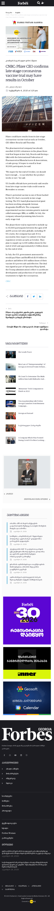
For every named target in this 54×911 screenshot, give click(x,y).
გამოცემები (7, 838)
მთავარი (9, 12)
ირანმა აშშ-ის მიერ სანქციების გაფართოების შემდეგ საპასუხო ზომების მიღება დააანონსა (28, 526)
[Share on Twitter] (34, 296)
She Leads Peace (25, 352)
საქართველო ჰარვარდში (29, 425)
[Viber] (26, 755)
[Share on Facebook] (27, 296)
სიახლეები (7, 796)
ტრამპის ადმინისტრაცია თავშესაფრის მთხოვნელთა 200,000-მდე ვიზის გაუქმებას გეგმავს (27, 567)
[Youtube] (15, 755)
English (17, 12)
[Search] (38, 3)
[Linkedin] (21, 755)
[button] (3, 3)
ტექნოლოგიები (9, 823)
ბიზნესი (5, 801)
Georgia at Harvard (25, 413)
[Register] (43, 3)
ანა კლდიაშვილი (14, 87)
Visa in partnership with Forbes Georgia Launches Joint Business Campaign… (31, 403)
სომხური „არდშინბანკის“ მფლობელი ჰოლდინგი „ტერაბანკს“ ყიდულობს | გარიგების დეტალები (26, 538)
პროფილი (7, 811)
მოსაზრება (7, 806)
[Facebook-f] (4, 755)
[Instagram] (9, 755)
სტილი (5, 828)
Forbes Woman (8, 833)
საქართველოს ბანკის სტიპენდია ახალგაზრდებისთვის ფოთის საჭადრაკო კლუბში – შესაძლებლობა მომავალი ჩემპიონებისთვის (25, 865)
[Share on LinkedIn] (40, 296)
